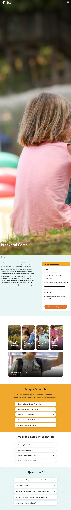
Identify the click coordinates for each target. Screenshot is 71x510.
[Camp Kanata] (6, 2)
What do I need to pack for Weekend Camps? (31, 480)
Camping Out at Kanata (26, 445)
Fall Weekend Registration (56, 307)
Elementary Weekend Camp (27, 455)
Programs (5, 257)
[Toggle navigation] (67, 2)
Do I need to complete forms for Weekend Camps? (33, 491)
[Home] (1, 257)
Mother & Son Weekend (26, 414)
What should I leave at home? (26, 503)
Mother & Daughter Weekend (28, 409)
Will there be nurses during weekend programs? (32, 497)
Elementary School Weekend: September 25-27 (56, 282)
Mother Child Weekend (25, 450)
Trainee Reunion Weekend (27, 425)
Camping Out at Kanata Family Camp (30, 404)
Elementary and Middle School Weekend (31, 420)
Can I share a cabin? (22, 486)
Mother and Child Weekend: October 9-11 (54, 286)
